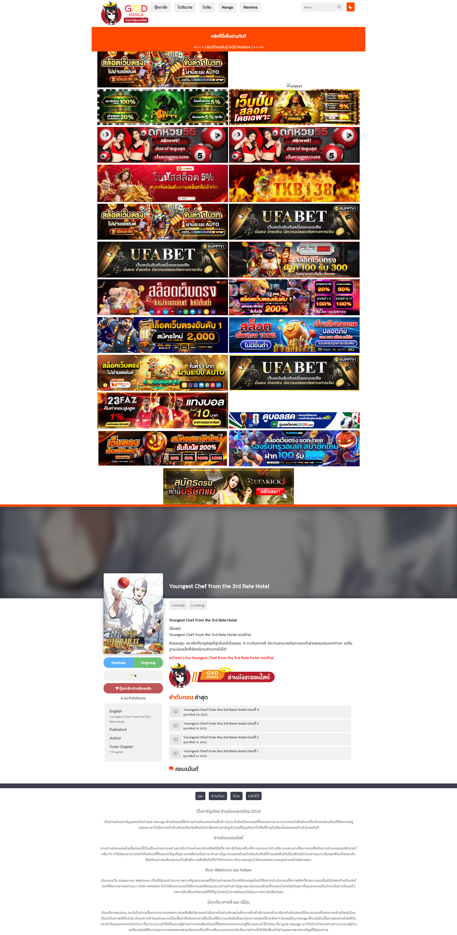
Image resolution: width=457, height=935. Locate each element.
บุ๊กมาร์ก (160, 7)
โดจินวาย (185, 7)
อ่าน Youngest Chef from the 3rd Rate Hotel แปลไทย (229, 658)
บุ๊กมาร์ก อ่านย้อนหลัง (135, 688)
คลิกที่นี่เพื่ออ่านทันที (228, 36)
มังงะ (236, 796)
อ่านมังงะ (218, 796)
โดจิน (207, 7)
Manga (227, 7)
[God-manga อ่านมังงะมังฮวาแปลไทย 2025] (124, 23)
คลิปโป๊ (253, 796)
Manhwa (250, 7)
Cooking (197, 605)
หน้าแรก (175, 658)
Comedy (178, 605)
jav (200, 796)
